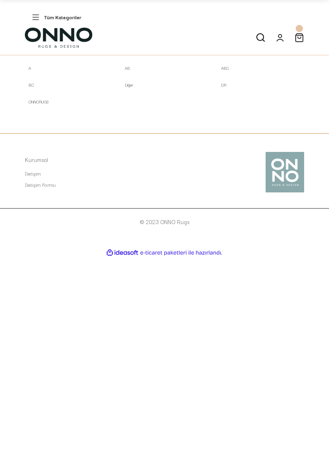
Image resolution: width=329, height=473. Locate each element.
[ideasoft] (122, 253)
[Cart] (299, 37)
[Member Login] (280, 37)
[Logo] (58, 38)
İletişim (33, 173)
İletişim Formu (40, 184)
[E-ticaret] (163, 252)
